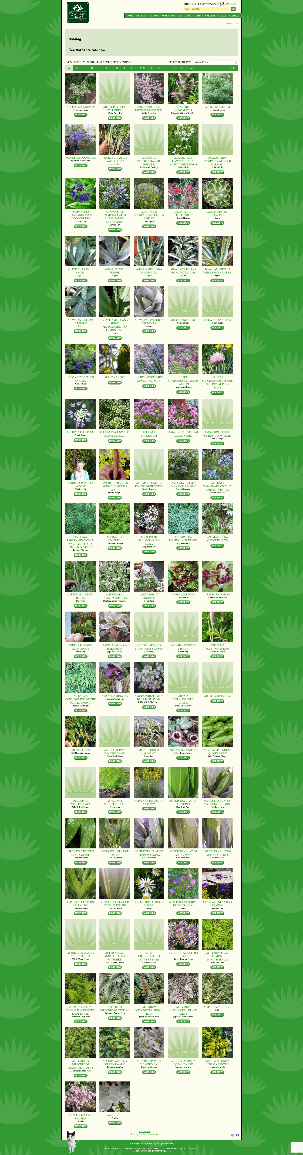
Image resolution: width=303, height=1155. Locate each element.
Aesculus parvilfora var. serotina (149, 161)
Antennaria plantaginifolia (115, 596)
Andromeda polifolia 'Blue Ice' (183, 538)
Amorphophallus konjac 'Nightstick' (149, 484)
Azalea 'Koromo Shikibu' (81, 1116)
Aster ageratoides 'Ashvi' (149, 903)
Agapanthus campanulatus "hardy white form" (183, 161)
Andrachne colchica (114, 538)
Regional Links (233, 23)
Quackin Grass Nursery (78, 12)
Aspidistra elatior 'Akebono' (183, 802)
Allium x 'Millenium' (149, 433)
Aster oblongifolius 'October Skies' (149, 956)
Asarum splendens (183, 749)
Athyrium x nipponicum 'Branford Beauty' (80, 1064)
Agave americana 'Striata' (81, 321)
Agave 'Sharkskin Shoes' (80, 270)
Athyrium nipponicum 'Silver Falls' (183, 1010)
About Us (141, 15)
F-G (108, 68)
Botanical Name (99, 62)
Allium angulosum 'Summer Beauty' (149, 379)
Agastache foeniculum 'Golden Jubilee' (149, 215)
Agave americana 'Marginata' (149, 270)
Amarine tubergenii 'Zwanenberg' (183, 433)
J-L (132, 68)
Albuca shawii (114, 377)
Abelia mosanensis (81, 106)
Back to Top (144, 1131)
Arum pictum (80, 749)
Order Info (168, 15)
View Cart (230, 3)
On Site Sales (185, 15)
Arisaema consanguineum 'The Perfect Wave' (80, 699)
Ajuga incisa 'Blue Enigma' (80, 379)
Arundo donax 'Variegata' (149, 751)
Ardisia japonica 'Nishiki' (183, 646)
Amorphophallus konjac (81, 484)
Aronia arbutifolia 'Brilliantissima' (148, 697)
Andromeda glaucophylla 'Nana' (149, 540)
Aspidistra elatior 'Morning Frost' (217, 852)
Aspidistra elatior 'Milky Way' (183, 852)
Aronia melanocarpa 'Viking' (183, 699)
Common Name (123, 62)
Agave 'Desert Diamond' (217, 213)
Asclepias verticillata (80, 802)
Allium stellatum (81, 432)
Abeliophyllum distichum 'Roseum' (149, 108)
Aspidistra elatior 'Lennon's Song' (149, 852)
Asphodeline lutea (149, 800)
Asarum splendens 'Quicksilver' (217, 751)
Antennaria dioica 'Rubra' (81, 596)
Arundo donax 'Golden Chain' (115, 751)
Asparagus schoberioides (115, 802)
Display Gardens (205, 15)
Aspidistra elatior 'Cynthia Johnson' (217, 802)
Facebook (237, 1135)
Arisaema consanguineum (217, 646)
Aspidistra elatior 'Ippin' (115, 852)
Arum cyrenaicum (217, 695)
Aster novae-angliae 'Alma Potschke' (115, 956)
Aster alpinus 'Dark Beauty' (217, 903)
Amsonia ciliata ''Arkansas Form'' (183, 484)
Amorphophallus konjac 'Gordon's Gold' (115, 486)
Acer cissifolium (217, 106)
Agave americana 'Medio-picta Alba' (183, 270)
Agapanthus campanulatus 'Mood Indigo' (81, 215)
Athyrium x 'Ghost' (217, 1006)
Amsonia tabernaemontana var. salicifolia (217, 486)
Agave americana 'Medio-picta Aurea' (217, 270)
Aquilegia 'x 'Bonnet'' (149, 596)
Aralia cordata (183, 594)
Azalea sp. (114, 1114)
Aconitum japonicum (80, 157)
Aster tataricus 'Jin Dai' (183, 954)
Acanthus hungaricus (183, 108)
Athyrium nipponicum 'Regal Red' (149, 1010)
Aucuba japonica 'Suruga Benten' (217, 1062)
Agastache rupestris (183, 213)
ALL (232, 68)
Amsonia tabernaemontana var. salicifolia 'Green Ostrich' (81, 542)
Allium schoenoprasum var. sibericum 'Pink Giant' (217, 382)
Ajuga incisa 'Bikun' (217, 319)
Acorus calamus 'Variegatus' (115, 159)
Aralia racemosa (217, 594)
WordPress (232, 1135)
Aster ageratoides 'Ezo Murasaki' (183, 903)
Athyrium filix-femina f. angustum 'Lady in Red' (80, 1010)
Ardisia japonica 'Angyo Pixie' (80, 646)
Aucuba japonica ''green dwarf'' (115, 1062)
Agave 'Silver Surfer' (114, 270)
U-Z (190, 68)
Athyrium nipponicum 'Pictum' (114, 1008)
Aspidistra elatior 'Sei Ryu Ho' (81, 903)
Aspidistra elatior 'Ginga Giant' (81, 852)
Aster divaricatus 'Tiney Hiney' (80, 954)
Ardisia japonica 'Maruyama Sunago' (149, 646)
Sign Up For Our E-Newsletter (145, 1134)
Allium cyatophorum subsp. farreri (183, 381)
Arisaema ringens (115, 695)
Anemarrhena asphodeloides (217, 538)
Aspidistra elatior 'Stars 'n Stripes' (115, 903)
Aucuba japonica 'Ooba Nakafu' (183, 1062)
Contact (234, 15)
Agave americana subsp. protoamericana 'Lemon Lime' (115, 325)
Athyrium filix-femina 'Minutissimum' (217, 956)
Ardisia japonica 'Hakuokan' (115, 646)
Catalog (154, 15)
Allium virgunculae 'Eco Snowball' (114, 433)
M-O (142, 68)
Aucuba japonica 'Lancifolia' (149, 1062)
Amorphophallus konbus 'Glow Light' (217, 433)
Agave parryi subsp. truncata (149, 321)
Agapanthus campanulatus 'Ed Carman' (217, 161)
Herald (222, 15)
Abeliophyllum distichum (114, 108)
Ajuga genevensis (183, 319)
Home (130, 15)
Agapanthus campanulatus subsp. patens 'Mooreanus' (115, 216)
